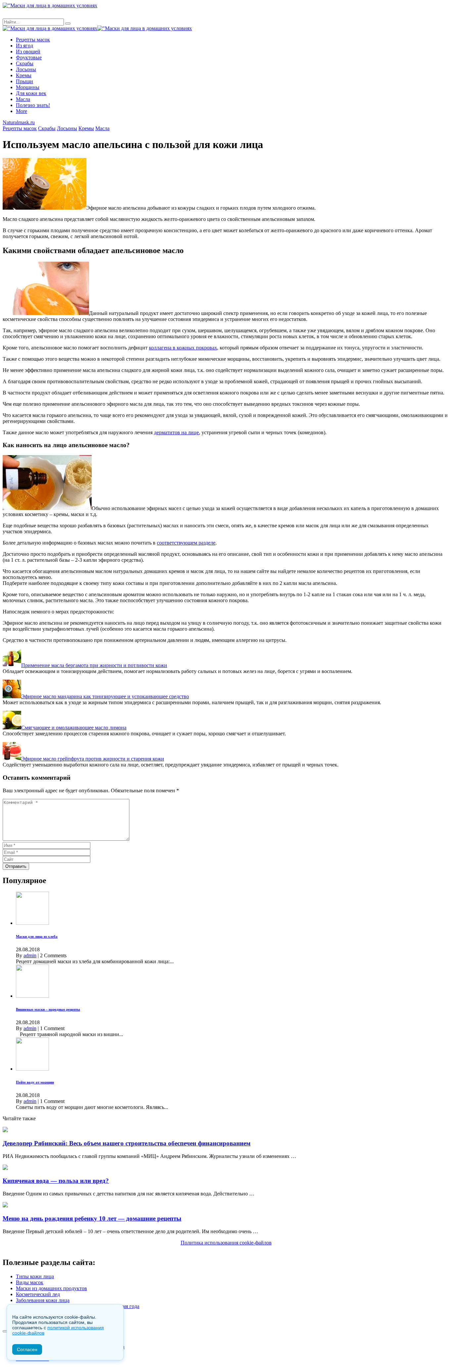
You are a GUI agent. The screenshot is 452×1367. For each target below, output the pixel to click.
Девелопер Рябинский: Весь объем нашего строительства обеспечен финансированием (126, 1143)
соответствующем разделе (186, 543)
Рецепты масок (33, 39)
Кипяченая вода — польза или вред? (56, 1180)
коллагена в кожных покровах (183, 347)
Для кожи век (31, 93)
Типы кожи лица (35, 1276)
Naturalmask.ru (19, 122)
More (21, 111)
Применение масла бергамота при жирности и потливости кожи (94, 665)
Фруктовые (29, 57)
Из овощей (28, 51)
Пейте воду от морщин (35, 1082)
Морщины (27, 87)
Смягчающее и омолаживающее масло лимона (73, 727)
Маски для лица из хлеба (37, 936)
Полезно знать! (33, 105)
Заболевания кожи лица (42, 1300)
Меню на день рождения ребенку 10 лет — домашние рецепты (92, 1218)
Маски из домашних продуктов (51, 1288)
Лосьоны (26, 69)
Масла (23, 99)
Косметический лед (38, 1294)
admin (29, 955)
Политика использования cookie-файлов (226, 1242)
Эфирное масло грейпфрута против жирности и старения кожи (92, 759)
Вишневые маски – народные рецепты (48, 1009)
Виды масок (29, 1282)
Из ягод (24, 45)
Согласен (27, 1349)
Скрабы (24, 63)
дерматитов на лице (176, 432)
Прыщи (24, 81)
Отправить (15, 866)
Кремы (23, 75)
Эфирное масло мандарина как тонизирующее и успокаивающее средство (105, 696)
